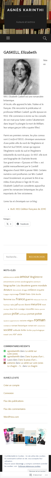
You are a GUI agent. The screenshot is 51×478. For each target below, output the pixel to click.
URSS (10, 335)
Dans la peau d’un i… (34, 356)
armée (17, 282)
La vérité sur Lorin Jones (32, 363)
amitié (16, 277)
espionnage (14, 294)
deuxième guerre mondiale (34, 285)
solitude (16, 330)
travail (6, 335)
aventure (37, 282)
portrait (30, 314)
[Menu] (8, 38)
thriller (23, 330)
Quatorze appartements (11, 321)
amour (25, 277)
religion (30, 321)
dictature (8, 290)
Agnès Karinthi (25, 10)
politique (23, 314)
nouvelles (30, 309)
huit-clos (44, 300)
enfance (32, 290)
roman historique (19, 325)
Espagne (6, 294)
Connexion (9, 393)
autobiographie (27, 282)
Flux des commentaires (15, 409)
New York (13, 309)
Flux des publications (14, 401)
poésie (38, 313)
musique (6, 309)
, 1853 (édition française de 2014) (28, 209)
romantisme (41, 326)
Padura (37, 309)
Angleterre (36, 276)
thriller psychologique (35, 330)
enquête (40, 290)
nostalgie (21, 309)
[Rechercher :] (25, 256)
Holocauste (37, 300)
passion (42, 309)
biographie (9, 285)
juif (16, 304)
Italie (12, 305)
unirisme (11, 363)
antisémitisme (9, 282)
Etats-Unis (30, 294)
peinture (7, 314)
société (8, 330)
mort (44, 305)
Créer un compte (11, 385)
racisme (23, 321)
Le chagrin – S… (14, 366)
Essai (22, 294)
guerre (29, 299)
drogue (25, 290)
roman (39, 320)
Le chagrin (32, 366)
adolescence (9, 277)
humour (7, 305)
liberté (27, 305)
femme (7, 299)
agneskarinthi (13, 351)
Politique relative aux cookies (29, 466)
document (17, 290)
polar (15, 313)
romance (7, 326)
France (20, 299)
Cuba (18, 286)
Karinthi (21, 305)
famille (38, 294)
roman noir (32, 326)
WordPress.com (11, 417)
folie (13, 300)
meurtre (36, 304)
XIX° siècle (17, 335)
